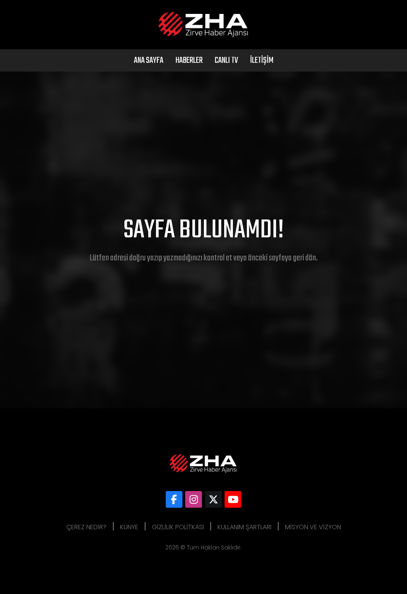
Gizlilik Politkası (178, 527)
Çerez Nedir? (86, 527)
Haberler (189, 60)
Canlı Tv (226, 60)
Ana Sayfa (148, 60)
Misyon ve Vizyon (313, 527)
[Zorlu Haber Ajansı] (174, 499)
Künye (129, 527)
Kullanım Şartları (244, 527)
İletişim (261, 60)
